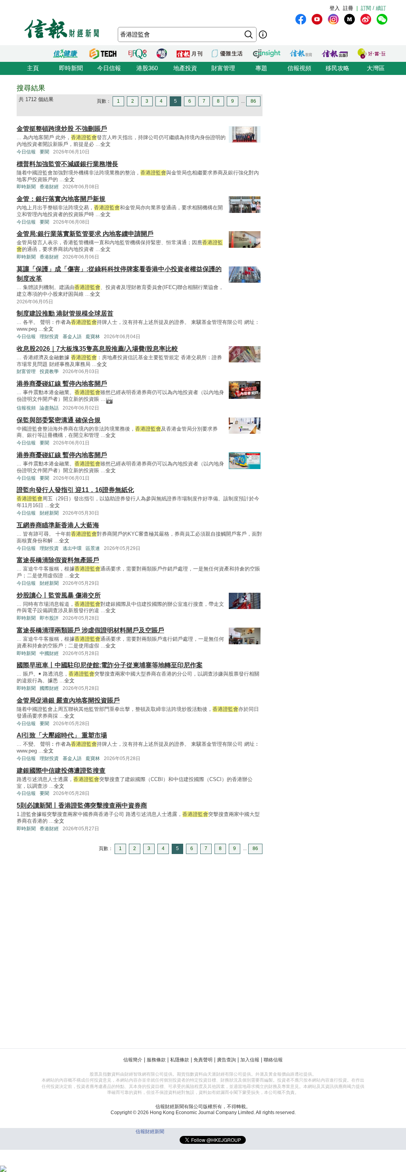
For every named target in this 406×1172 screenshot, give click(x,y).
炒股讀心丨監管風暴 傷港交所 (59, 595)
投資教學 (49, 371)
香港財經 (49, 187)
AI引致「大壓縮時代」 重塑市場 (62, 735)
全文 (105, 144)
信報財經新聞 (150, 1131)
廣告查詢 (226, 1060)
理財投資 (49, 336)
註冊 (348, 8)
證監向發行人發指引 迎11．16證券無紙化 (75, 489)
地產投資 (185, 68)
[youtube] (317, 19)
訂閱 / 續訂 (373, 8)
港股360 (147, 68)
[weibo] (365, 19)
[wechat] (382, 19)
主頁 (33, 68)
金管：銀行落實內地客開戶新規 (61, 198)
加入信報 (249, 1060)
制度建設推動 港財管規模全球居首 (65, 313)
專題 (261, 68)
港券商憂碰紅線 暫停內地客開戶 (62, 383)
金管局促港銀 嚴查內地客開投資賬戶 (68, 700)
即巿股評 (49, 618)
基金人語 (72, 336)
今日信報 (109, 68)
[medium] (349, 19)
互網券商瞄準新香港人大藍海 (58, 525)
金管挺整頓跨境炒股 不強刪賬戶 (62, 128)
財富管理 (223, 68)
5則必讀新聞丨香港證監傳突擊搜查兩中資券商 (82, 805)
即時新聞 (71, 68)
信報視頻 (299, 68)
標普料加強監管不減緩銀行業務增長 (67, 164)
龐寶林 (93, 336)
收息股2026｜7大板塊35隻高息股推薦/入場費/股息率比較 (97, 348)
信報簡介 (132, 1060)
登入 (334, 8)
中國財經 (49, 653)
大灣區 (376, 68)
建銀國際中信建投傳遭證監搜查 (61, 770)
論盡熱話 (49, 408)
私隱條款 (179, 1060)
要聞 (44, 152)
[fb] (300, 19)
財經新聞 (49, 513)
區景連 (93, 548)
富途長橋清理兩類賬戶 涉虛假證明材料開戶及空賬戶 (90, 630)
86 (253, 101)
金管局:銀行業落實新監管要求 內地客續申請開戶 (85, 233)
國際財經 (49, 688)
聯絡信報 (273, 1060)
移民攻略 (337, 68)
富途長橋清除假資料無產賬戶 (58, 560)
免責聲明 (203, 1060)
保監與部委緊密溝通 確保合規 (59, 420)
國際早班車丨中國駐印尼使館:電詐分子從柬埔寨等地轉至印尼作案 (110, 665)
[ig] (333, 19)
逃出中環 (72, 548)
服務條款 (156, 1060)
